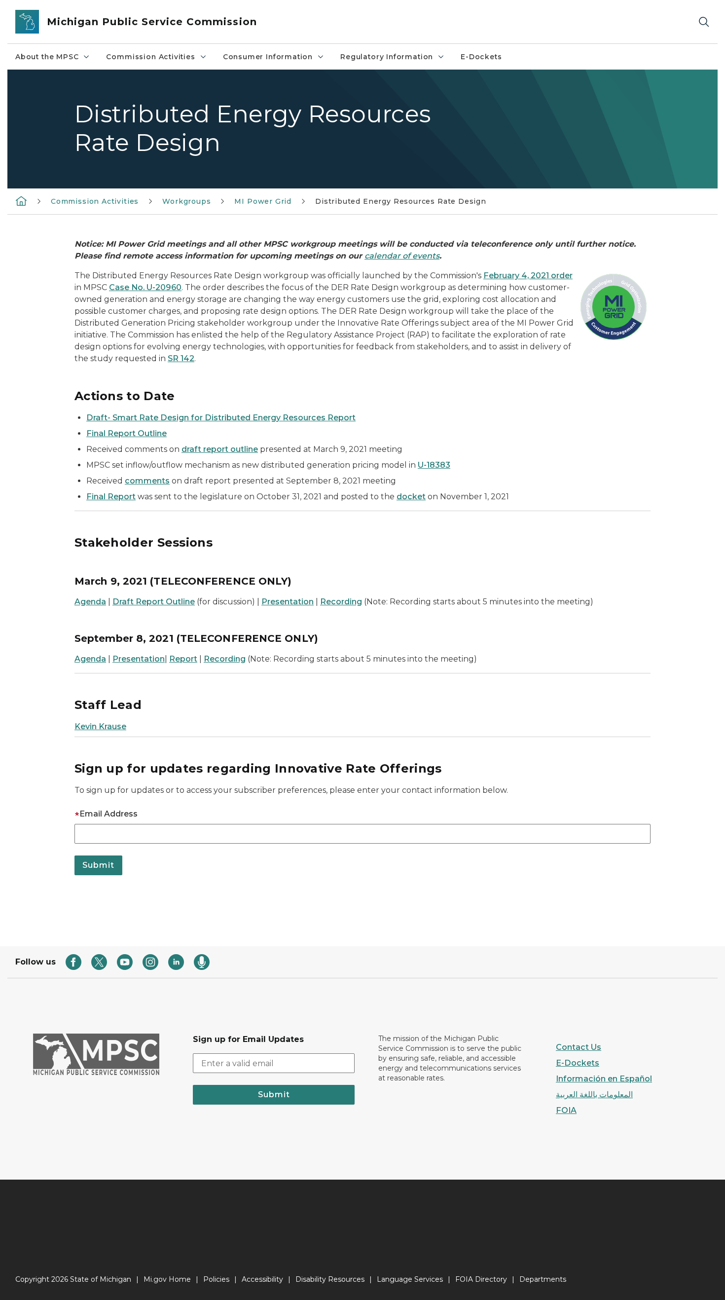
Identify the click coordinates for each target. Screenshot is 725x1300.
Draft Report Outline (153, 601)
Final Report (111, 496)
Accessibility (262, 1279)
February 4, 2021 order (528, 275)
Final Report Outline (126, 433)
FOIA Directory (481, 1279)
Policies (216, 1279)
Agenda (90, 601)
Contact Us (578, 1047)
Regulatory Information (386, 56)
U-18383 (434, 465)
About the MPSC (46, 56)
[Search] (704, 22)
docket (411, 496)
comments (147, 480)
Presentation (287, 601)
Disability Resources (329, 1279)
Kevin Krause (100, 726)
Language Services (410, 1279)
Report (183, 659)
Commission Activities (150, 56)
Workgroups (186, 201)
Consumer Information (268, 56)
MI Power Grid (262, 201)
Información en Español (604, 1078)
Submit (274, 1094)
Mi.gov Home (167, 1279)
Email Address (108, 813)
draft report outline (219, 449)
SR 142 (181, 358)
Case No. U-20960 (145, 287)
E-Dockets (481, 56)
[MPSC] (21, 200)
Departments (542, 1279)
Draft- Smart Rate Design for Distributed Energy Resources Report (221, 417)
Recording (341, 601)
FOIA (566, 1110)
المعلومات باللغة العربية (594, 1094)
